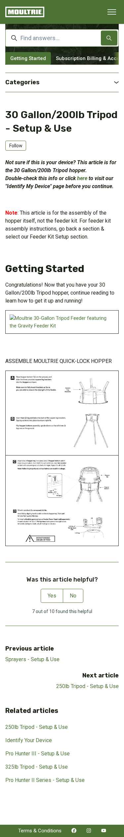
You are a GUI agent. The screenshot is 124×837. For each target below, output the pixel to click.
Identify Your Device (28, 740)
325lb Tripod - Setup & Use (36, 767)
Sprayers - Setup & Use (32, 659)
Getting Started (28, 58)
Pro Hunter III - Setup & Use (37, 753)
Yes (52, 596)
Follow (15, 145)
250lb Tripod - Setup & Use (87, 686)
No (73, 596)
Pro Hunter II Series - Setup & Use (45, 780)
